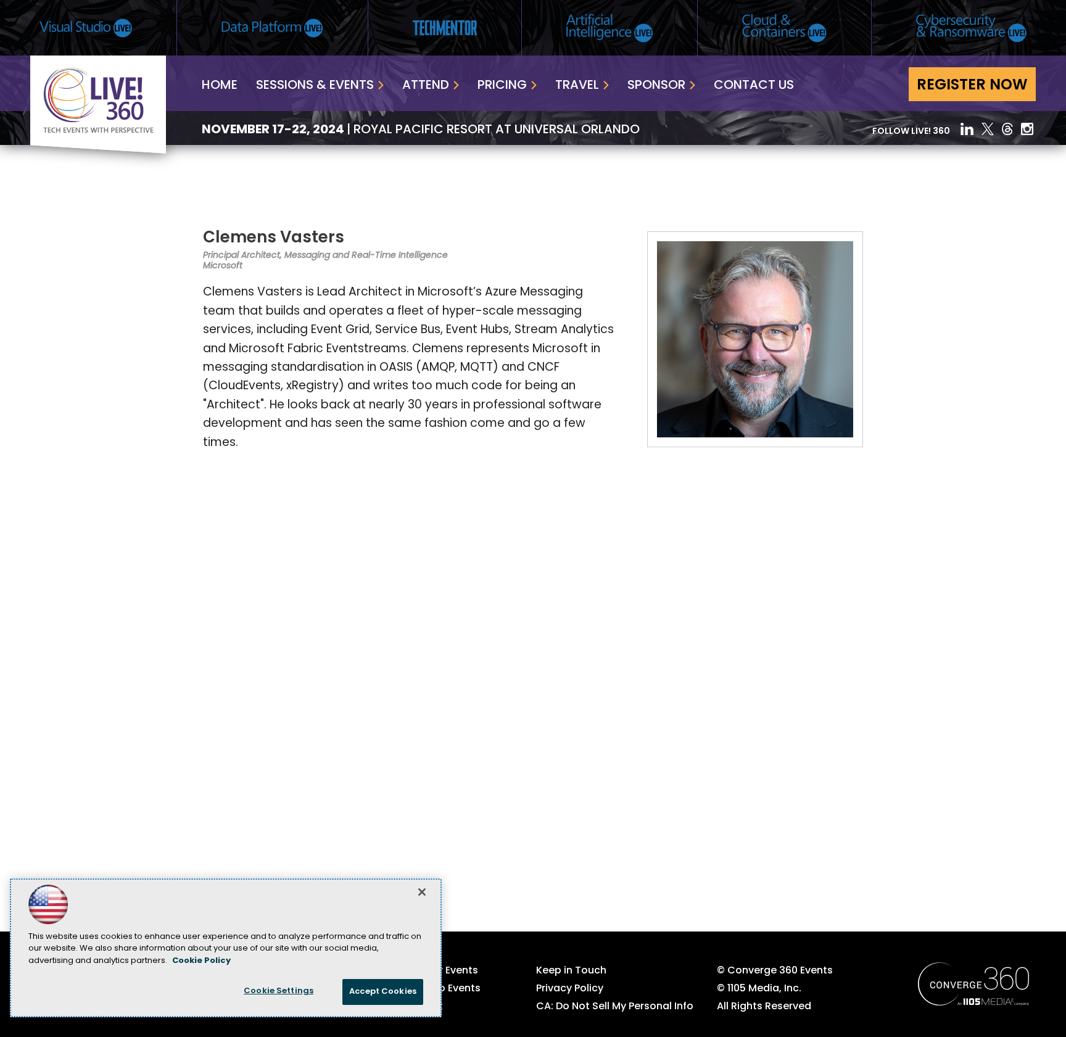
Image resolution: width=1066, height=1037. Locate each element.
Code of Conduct (399, 1007)
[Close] (422, 892)
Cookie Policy (201, 961)
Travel (577, 86)
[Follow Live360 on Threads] (1007, 129)
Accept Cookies (382, 992)
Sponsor (656, 86)
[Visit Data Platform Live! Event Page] (272, 28)
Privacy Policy (569, 989)
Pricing (502, 86)
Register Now (972, 85)
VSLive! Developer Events (416, 971)
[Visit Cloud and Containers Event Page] (784, 28)
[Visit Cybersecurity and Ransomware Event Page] (971, 28)
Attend (425, 86)
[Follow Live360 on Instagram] (1028, 129)
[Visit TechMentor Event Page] (445, 27)
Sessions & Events (315, 86)
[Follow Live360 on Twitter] (987, 129)
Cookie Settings (278, 991)
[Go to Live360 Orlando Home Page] (98, 151)
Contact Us (754, 86)
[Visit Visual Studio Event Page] (85, 28)
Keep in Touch (571, 971)
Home (220, 86)
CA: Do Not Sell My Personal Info (614, 1007)
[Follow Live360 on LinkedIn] (967, 129)
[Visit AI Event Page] (609, 28)
